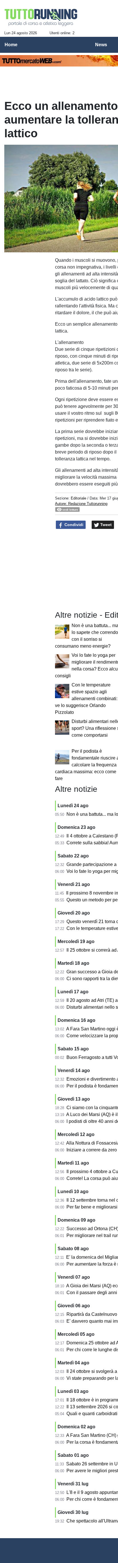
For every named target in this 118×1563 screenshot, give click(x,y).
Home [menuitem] (11, 44)
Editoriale (78, 498)
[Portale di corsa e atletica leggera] (41, 17)
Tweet (105, 524)
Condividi (73, 524)
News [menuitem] (101, 44)
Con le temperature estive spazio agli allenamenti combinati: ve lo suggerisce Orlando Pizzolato (86, 698)
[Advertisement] (27, 270)
